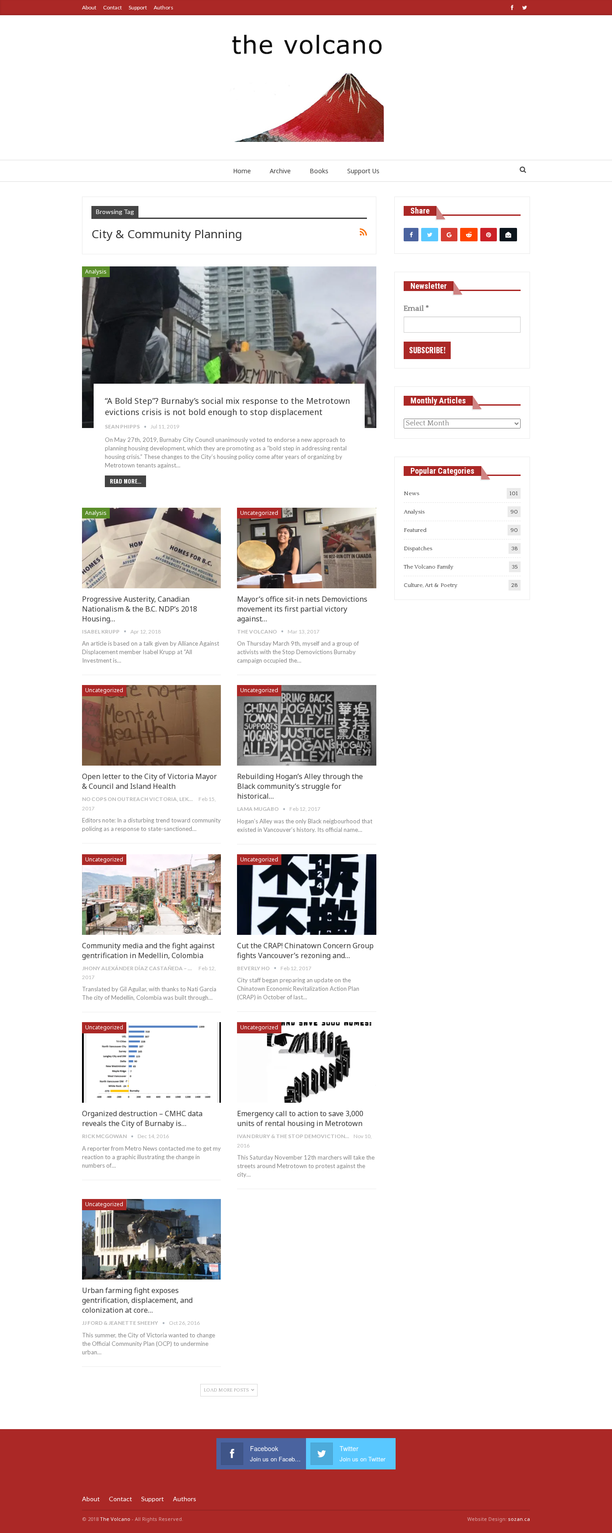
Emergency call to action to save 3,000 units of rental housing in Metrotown (300, 1118)
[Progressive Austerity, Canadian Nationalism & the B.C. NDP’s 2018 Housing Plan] (151, 548)
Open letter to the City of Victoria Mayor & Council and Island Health (149, 781)
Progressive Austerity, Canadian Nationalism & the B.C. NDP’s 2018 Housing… (139, 609)
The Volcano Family (428, 567)
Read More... (125, 481)
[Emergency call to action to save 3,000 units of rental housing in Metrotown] (306, 1062)
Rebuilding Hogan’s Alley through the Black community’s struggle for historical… (300, 786)
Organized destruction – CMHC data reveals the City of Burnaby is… (142, 1118)
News (411, 493)
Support (138, 7)
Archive (280, 171)
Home (242, 171)
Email (416, 308)
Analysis (96, 271)
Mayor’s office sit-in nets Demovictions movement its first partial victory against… (302, 609)
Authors (163, 7)
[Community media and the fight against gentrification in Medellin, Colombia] (151, 894)
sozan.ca (519, 1519)
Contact (112, 7)
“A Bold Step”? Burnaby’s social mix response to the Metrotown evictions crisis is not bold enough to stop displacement (227, 406)
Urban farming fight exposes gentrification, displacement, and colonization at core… (137, 1300)
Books (319, 171)
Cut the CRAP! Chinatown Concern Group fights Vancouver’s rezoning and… (305, 950)
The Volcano (115, 1519)
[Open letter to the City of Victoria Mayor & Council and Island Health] (151, 725)
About (89, 7)
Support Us (363, 171)
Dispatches (418, 548)
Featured (415, 530)
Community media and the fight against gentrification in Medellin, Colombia (148, 950)
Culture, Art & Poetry (430, 585)
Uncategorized (259, 513)
